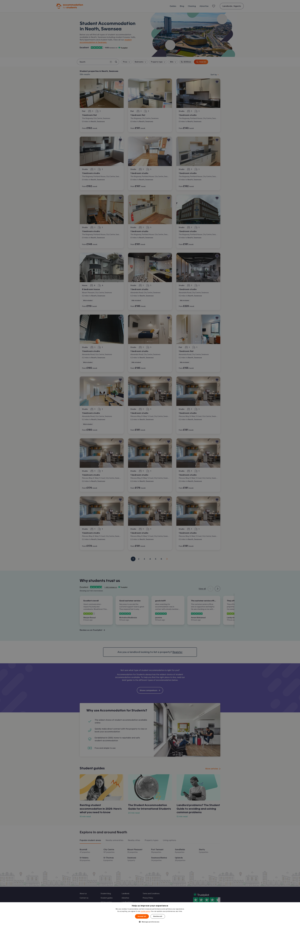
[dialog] (150, 914)
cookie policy (145, 911)
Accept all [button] (142, 916)
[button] (150, 921)
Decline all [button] (157, 916)
